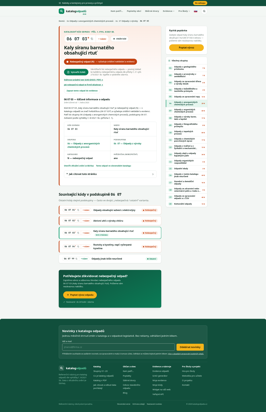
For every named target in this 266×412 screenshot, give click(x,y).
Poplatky (127, 375)
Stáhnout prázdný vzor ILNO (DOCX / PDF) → (83, 80)
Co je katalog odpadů (103, 375)
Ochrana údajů (138, 404)
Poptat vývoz (186, 47)
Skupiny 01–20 (100, 371)
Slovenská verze (123, 404)
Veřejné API (158, 394)
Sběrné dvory (152, 11)
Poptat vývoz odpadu (82, 294)
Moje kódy (158, 384)
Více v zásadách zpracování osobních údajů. (186, 353)
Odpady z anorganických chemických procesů (90, 21)
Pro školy (183, 11)
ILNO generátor (160, 375)
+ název (102, 38)
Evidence (167, 11)
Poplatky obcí (134, 11)
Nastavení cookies (154, 404)
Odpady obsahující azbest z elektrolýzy (114, 210)
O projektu (187, 380)
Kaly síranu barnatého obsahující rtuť (113, 231)
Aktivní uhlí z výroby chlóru (108, 220)
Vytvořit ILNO (78, 72)
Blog (125, 392)
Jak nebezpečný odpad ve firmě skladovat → (83, 85)
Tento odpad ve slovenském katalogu (113, 166)
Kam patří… (117, 11)
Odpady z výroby (127, 21)
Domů (62, 21)
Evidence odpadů (161, 371)
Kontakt (185, 384)
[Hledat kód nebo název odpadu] (204, 11)
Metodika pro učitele (192, 375)
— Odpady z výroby (127, 143)
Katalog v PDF (100, 380)
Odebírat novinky (190, 347)
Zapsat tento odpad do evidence (82, 90)
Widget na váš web (162, 389)
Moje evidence (159, 380)
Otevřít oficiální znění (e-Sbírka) (79, 166)
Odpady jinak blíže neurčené (107, 258)
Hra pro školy (188, 371)
